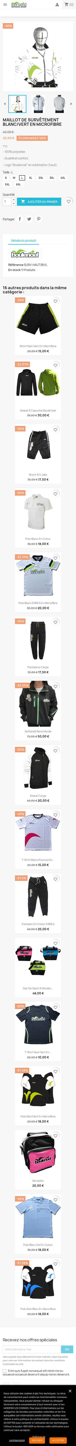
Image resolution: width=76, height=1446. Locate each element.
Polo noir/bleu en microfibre (38, 1309)
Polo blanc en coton (38, 539)
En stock (14, 270)
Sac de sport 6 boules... (38, 988)
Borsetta (38, 1181)
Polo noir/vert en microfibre (38, 1116)
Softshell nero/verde (38, 731)
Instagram (16, 1385)
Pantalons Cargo (38, 667)
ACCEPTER (58, 1440)
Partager (19, 219)
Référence (15, 265)
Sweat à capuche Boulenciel (38, 410)
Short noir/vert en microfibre (38, 346)
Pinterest (38, 219)
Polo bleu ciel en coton (38, 1245)
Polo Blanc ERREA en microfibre (38, 603)
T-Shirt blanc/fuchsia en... (38, 860)
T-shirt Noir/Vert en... (38, 1052)
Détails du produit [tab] (23, 241)
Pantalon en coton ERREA (38, 924)
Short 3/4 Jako (38, 474)
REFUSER (37, 1440)
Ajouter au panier (39, 201)
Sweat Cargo (38, 795)
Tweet (29, 219)
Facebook (6, 1385)
